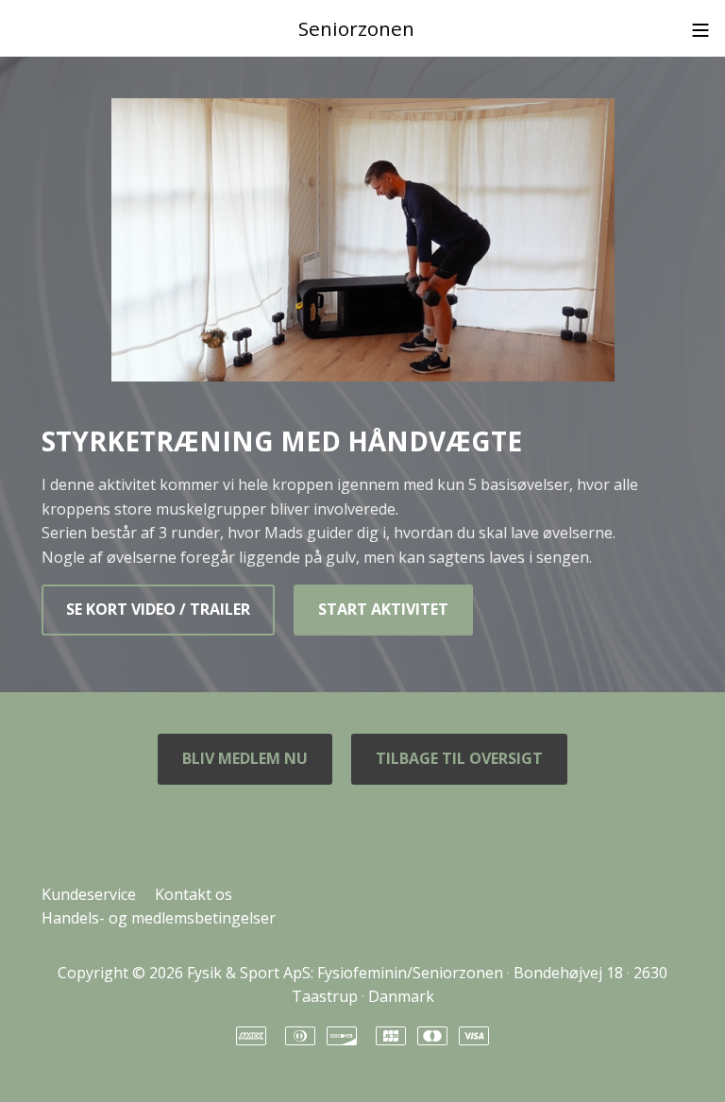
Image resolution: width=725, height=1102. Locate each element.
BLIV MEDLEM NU (245, 758)
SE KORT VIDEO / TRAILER (158, 609)
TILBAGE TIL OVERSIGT (459, 758)
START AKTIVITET (383, 609)
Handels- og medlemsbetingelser (159, 917)
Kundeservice (89, 894)
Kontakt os (193, 894)
